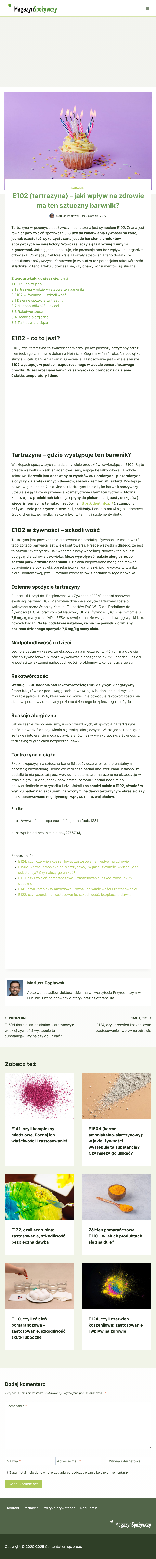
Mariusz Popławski (68, 215)
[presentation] (39, 1096)
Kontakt (13, 1508)
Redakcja (31, 1508)
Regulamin (88, 1508)
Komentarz (17, 1406)
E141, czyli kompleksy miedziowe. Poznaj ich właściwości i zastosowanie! (77, 889)
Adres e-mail (69, 1461)
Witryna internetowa (124, 1461)
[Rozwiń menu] (147, 8)
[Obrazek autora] (51, 215)
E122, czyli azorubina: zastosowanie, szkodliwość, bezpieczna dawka (75, 894)
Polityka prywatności (59, 1508)
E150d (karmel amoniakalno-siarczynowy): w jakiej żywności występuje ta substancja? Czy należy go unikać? (39, 1027)
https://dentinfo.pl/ (96, 503)
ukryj (64, 278)
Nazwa (14, 1461)
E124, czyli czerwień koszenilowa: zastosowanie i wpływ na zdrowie (73, 861)
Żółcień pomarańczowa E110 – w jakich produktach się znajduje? (115, 1236)
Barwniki (78, 187)
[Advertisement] (78, 47)
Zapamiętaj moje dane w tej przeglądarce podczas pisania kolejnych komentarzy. (69, 1472)
